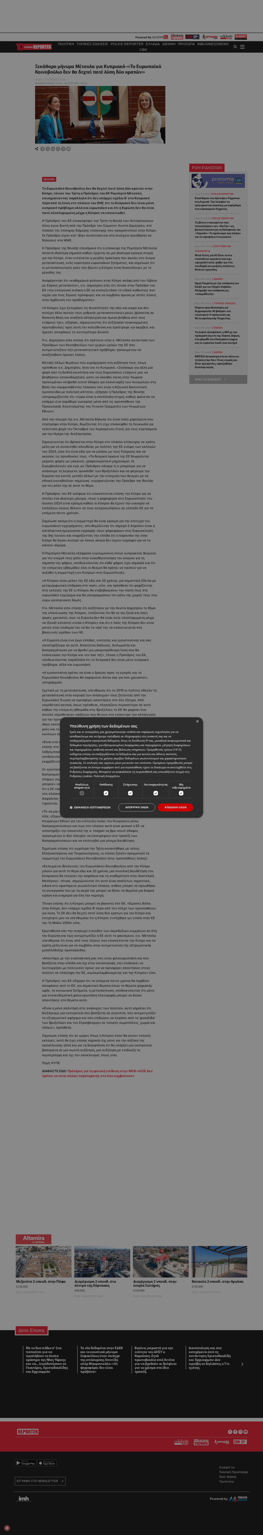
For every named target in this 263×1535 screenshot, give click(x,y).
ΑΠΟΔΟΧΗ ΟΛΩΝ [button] (175, 807)
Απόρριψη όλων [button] (136, 807)
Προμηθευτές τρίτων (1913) (164, 749)
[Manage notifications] (7, 1528)
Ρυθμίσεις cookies (81, 776)
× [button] (197, 721)
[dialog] (131, 767)
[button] (90, 807)
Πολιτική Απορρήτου (107, 776)
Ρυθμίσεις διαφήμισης (84, 771)
